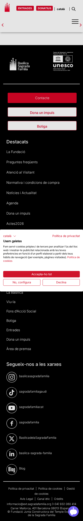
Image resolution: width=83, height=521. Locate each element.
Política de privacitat (66, 236)
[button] (9, 236)
